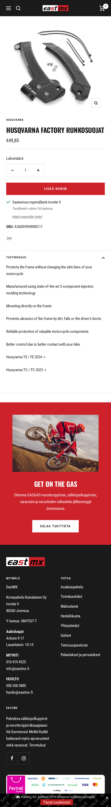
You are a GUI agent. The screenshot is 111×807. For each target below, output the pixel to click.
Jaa (9, 238)
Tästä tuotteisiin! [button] (56, 802)
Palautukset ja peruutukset (80, 654)
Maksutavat (69, 606)
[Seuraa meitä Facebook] (12, 758)
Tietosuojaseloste (74, 645)
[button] (108, 798)
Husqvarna (15, 120)
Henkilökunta (70, 616)
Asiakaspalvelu (72, 587)
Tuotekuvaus (16, 257)
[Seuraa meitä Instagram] (23, 758)
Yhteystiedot (70, 625)
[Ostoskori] (102, 8)
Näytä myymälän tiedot (27, 217)
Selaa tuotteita (55, 526)
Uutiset (66, 635)
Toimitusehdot (71, 596)
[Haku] (18, 8)
